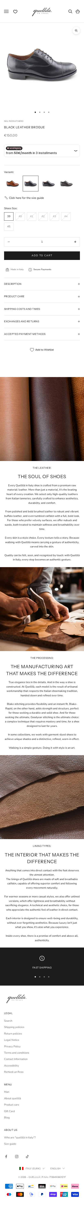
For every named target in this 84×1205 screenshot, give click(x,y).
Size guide (10, 1144)
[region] (42, 963)
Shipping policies (14, 1027)
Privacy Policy (12, 1046)
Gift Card (9, 1111)
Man (6, 1092)
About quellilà (12, 1098)
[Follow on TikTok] (27, 1156)
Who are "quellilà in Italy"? (20, 1137)
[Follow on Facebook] (6, 1156)
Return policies (13, 1034)
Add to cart (42, 255)
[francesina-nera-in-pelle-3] (30, 183)
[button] (24, 198)
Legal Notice (11, 1040)
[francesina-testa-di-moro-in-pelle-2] (66, 183)
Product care (11, 1105)
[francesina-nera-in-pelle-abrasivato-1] (48, 183)
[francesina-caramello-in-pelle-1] (12, 183)
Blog (7, 1117)
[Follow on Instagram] (17, 1156)
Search (8, 1021)
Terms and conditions (16, 1053)
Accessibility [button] (11, 1065)
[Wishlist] (15, 11)
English (55, 1168)
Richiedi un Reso (13, 1072)
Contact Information (16, 1059)
